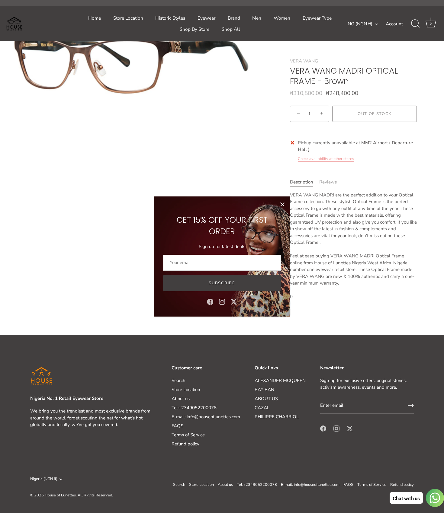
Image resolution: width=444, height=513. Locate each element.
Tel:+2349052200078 (194, 408)
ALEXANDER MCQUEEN (280, 381)
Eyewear (206, 18)
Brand (234, 18)
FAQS (177, 426)
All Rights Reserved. (95, 495)
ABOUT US (266, 399)
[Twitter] (234, 301)
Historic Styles (170, 18)
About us (181, 399)
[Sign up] (411, 406)
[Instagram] (222, 301)
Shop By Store (194, 29)
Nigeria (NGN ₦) (43, 479)
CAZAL (262, 408)
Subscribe (222, 283)
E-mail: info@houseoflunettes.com (206, 417)
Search (178, 381)
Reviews (328, 182)
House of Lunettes (60, 495)
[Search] (415, 23)
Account (394, 24)
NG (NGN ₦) (360, 24)
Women (282, 18)
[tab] (304, 182)
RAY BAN (264, 390)
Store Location (128, 18)
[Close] (282, 204)
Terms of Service (188, 435)
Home (94, 18)
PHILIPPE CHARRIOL (277, 417)
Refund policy (185, 444)
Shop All (231, 29)
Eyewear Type (317, 18)
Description (301, 182)
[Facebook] (210, 301)
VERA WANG (304, 61)
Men (256, 18)
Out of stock (374, 113)
